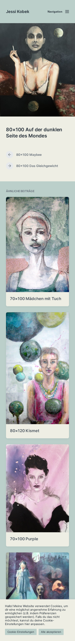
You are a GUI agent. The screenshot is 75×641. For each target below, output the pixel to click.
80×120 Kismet (24, 430)
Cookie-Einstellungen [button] (20, 631)
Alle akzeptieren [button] (51, 631)
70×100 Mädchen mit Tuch (35, 298)
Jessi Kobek (17, 11)
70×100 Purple (24, 538)
